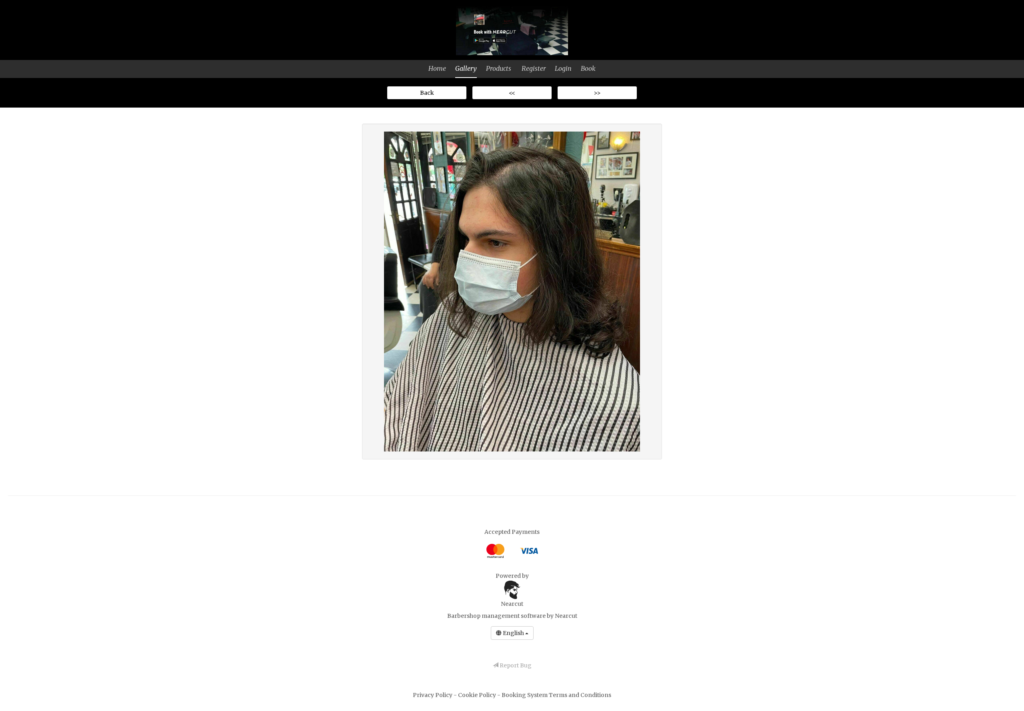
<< (512, 92)
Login (563, 68)
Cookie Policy (477, 695)
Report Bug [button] (515, 665)
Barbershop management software (496, 615)
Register (534, 68)
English (513, 633)
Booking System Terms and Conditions (556, 695)
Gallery (466, 68)
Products (498, 68)
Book (588, 68)
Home (437, 68)
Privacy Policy (433, 695)
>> (597, 92)
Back (427, 92)
